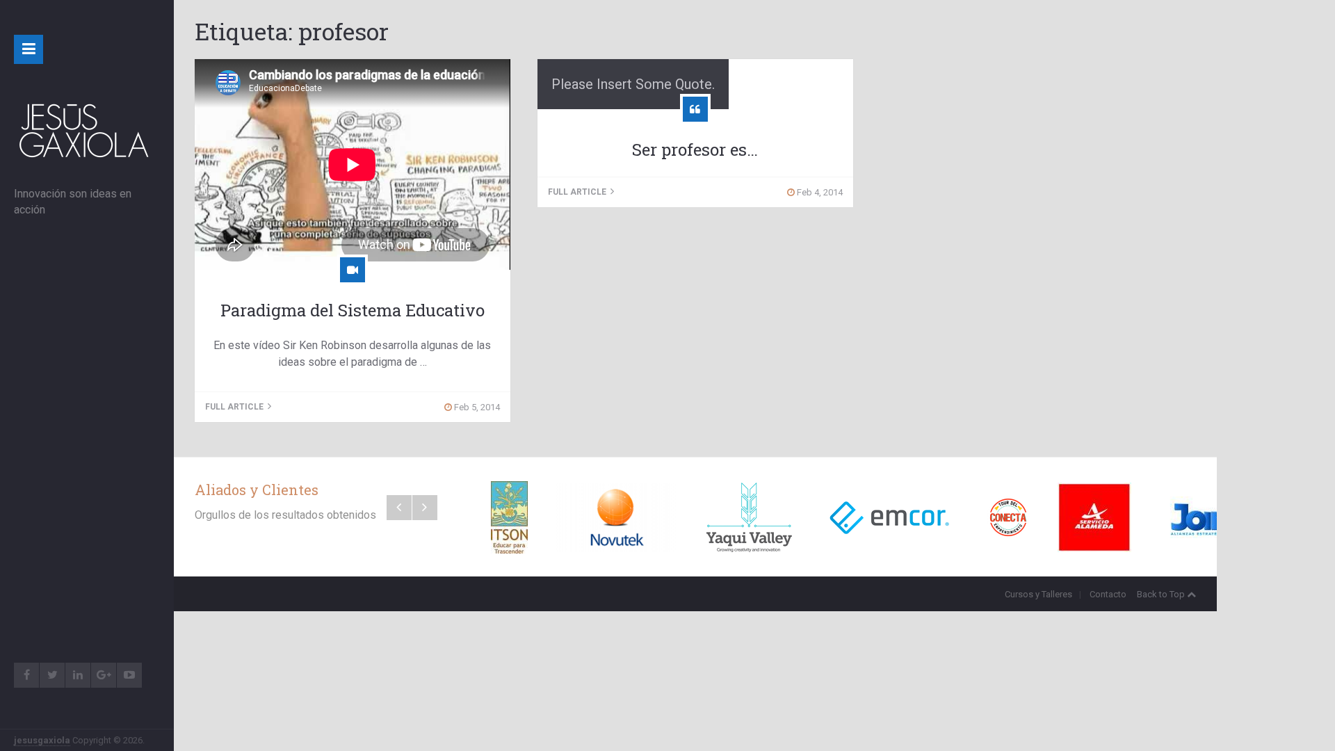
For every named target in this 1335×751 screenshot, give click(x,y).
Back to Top (1161, 594)
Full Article (235, 407)
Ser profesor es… (695, 149)
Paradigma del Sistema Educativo (352, 310)
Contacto (1108, 594)
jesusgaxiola (42, 740)
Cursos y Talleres (1038, 594)
